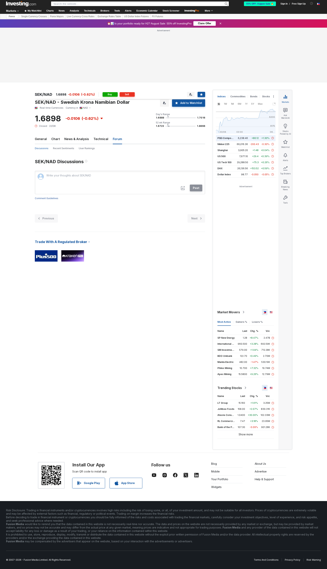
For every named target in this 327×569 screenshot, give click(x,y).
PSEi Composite (226, 138)
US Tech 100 (224, 162)
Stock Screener (171, 10)
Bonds (253, 96)
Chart (55, 139)
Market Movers (228, 312)
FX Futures (157, 16)
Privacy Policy (292, 559)
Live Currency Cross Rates (80, 16)
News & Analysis (76, 139)
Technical (100, 139)
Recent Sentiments (63, 148)
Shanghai (222, 150)
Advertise (261, 471)
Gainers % (241, 321)
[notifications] (311, 3)
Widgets (216, 487)
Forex (12, 16)
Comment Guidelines (46, 198)
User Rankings (87, 148)
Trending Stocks (229, 388)
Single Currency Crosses (34, 16)
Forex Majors (57, 16)
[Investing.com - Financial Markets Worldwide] (21, 3)
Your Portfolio (219, 479)
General (41, 139)
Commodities (237, 96)
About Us (260, 463)
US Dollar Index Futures (136, 16)
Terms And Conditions (266, 559)
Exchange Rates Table (109, 16)
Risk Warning (314, 559)
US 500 (221, 156)
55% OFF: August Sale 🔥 (260, 3)
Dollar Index (224, 174)
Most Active (224, 321)
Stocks (266, 96)
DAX (220, 168)
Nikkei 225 (223, 144)
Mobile (215, 471)
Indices (221, 96)
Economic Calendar (147, 10)
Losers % (257, 321)
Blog (214, 463)
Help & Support (264, 479)
